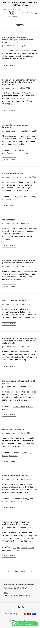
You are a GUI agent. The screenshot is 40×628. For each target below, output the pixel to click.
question (6, 153)
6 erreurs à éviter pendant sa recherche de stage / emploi (15, 523)
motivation (6, 199)
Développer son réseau (13, 429)
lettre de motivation (27, 197)
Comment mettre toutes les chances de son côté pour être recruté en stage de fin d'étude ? (20, 340)
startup (5, 409)
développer (18, 453)
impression (26, 150)
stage (18, 550)
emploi (24, 547)
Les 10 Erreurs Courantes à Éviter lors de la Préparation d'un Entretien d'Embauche (19, 82)
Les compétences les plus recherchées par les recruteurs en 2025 (17, 39)
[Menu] (36, 13)
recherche (10, 550)
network (27, 453)
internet (16, 499)
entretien (17, 150)
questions (15, 153)
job (3, 550)
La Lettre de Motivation (13, 173)
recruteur (24, 153)
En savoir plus (9, 65)
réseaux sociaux (16, 501)
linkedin (24, 499)
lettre (15, 197)
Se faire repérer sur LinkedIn (15, 476)
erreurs (31, 547)
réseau (5, 455)
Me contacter (8, 220)
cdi (18, 547)
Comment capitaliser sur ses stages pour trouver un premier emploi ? (18, 261)
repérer (5, 501)
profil (30, 499)
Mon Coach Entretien (23, 621)
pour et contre (19, 406)
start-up (29, 406)
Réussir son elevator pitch (14, 300)
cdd (14, 547)
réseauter (13, 455)
